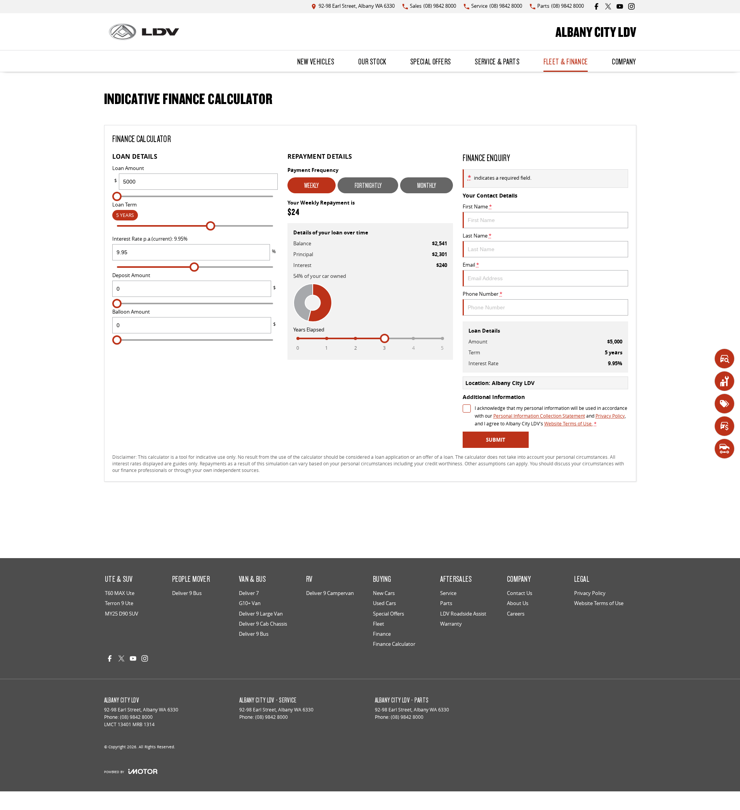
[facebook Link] (596, 6)
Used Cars (384, 603)
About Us (517, 603)
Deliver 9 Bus (187, 593)
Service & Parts (497, 61)
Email (471, 264)
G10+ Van (250, 603)
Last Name (477, 235)
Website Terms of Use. (568, 423)
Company (624, 61)
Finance (382, 633)
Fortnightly (368, 185)
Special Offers (430, 61)
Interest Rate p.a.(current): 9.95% (194, 245)
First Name (477, 206)
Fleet (378, 623)
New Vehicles (315, 61)
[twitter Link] (608, 6)
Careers (515, 613)
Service (448, 593)
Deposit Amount (194, 281)
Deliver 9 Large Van (261, 613)
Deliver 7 (249, 593)
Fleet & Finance (565, 61)
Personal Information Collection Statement (539, 416)
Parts (446, 603)
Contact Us (519, 593)
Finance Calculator (394, 643)
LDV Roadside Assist (463, 613)
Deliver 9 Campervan (330, 593)
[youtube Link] (620, 6)
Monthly (426, 185)
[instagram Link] (631, 6)
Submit (495, 439)
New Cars (384, 593)
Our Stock (372, 61)
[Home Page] (144, 32)
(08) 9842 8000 (136, 717)
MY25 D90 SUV (121, 613)
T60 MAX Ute (119, 593)
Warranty (451, 623)
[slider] (117, 196)
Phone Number (482, 293)
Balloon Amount (194, 318)
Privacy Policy (610, 416)
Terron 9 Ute (119, 603)
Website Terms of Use (598, 603)
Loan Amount (128, 174)
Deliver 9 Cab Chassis (263, 623)
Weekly (311, 185)
